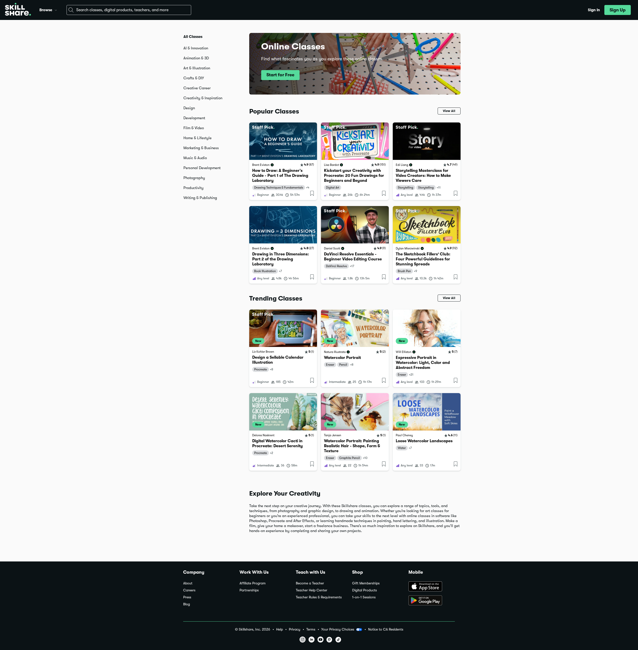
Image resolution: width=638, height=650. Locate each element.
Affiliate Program (252, 583)
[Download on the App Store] (431, 586)
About (187, 583)
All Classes (192, 36)
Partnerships (249, 590)
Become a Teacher (310, 583)
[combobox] (129, 10)
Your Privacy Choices (337, 629)
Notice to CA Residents (385, 629)
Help (279, 629)
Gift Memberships (366, 583)
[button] (56, 9)
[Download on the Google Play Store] (431, 600)
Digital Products (364, 590)
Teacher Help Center (311, 590)
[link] (283, 161)
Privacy (294, 629)
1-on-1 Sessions (364, 597)
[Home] (18, 10)
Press (187, 597)
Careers (189, 590)
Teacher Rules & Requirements (319, 597)
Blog (186, 604)
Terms (310, 629)
